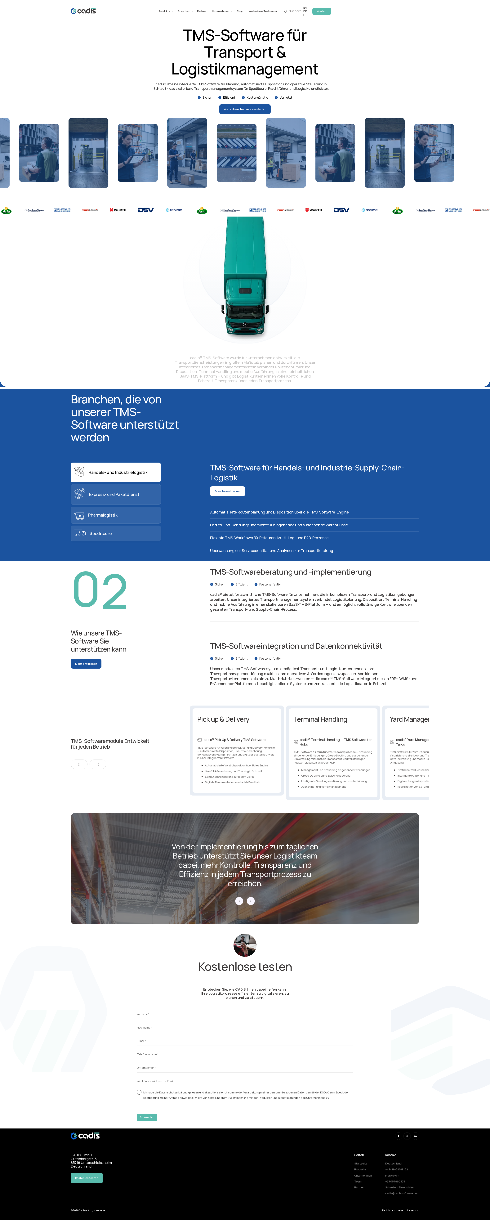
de (305, 11)
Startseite (361, 1163)
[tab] (116, 472)
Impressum (413, 1210)
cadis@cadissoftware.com (402, 1193)
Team (358, 1181)
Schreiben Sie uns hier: (399, 1187)
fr (304, 15)
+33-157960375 (395, 1181)
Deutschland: (394, 1163)
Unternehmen (363, 1175)
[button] (79, 764)
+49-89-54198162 (396, 1169)
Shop (240, 11)
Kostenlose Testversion (263, 11)
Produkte (360, 1169)
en (304, 7)
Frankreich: (392, 1175)
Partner (201, 11)
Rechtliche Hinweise (392, 1210)
